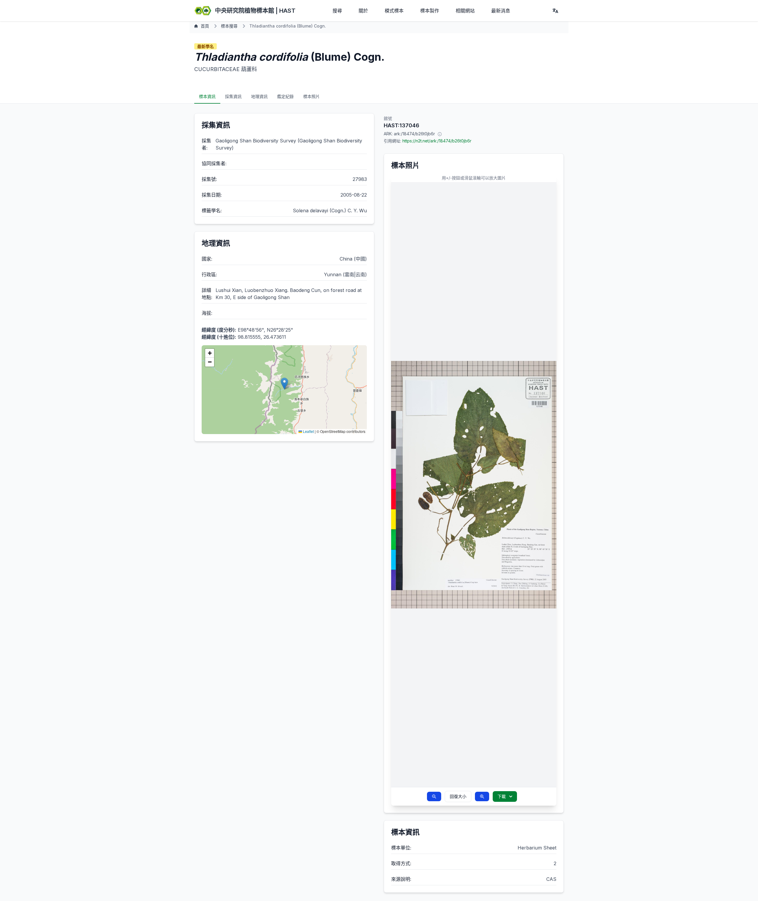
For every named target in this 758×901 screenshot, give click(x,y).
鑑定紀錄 (285, 96)
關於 (363, 11)
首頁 (205, 25)
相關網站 (465, 11)
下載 (501, 796)
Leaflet (308, 431)
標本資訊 (207, 96)
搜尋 (337, 11)
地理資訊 (259, 96)
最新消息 (500, 11)
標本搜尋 (229, 25)
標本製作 (429, 11)
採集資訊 (233, 96)
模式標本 (394, 11)
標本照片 (311, 96)
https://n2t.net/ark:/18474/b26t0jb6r (436, 140)
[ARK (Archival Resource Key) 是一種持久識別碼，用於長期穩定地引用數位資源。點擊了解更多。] (439, 134)
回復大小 (458, 796)
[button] (284, 384)
